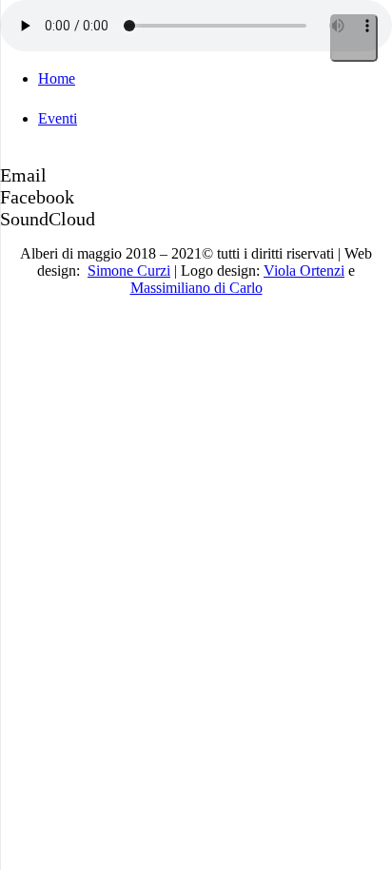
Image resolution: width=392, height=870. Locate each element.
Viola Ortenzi (304, 270)
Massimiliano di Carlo (196, 288)
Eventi (57, 118)
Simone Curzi (129, 270)
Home (56, 78)
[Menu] (354, 38)
